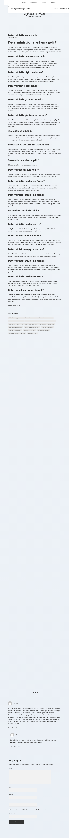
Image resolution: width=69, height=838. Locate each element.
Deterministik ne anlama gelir (48, 321)
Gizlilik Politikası (34, 2)
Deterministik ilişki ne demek (32, 321)
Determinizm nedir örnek (47, 327)
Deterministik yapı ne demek (15, 327)
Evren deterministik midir (29, 330)
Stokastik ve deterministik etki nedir (17, 333)
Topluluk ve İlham (34, 14)
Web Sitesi (11, 802)
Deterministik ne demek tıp (31, 324)
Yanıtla (17, 727)
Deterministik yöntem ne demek (32, 327)
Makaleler (15, 313)
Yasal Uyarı (44, 2)
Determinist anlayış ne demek (16, 318)
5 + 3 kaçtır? (12, 813)
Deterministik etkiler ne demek (16, 321)
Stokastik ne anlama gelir (43, 330)
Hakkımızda (53, 2)
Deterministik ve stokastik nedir (47, 324)
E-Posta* (11, 794)
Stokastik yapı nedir (32, 333)
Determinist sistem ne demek (46, 318)
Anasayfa (24, 2)
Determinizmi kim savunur (15, 330)
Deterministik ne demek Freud (16, 324)
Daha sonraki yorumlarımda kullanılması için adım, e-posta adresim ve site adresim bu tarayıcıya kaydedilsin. (35, 809)
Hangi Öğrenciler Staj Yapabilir (20, 9)
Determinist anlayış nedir (31, 318)
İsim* (10, 787)
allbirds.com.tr (17, 305)
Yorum (10, 768)
